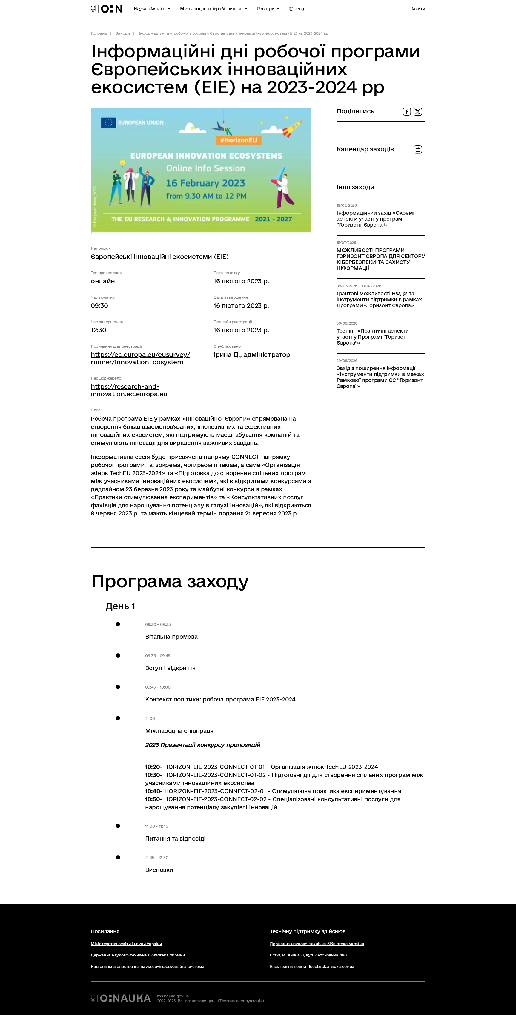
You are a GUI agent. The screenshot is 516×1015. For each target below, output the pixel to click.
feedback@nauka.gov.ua (331, 966)
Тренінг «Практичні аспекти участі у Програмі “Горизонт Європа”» (373, 337)
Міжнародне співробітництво (211, 8)
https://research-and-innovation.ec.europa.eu (129, 390)
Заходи (123, 33)
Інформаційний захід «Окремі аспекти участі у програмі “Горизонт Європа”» (375, 219)
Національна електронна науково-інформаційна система (148, 966)
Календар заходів (365, 149)
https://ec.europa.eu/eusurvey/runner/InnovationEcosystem (140, 358)
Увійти (418, 8)
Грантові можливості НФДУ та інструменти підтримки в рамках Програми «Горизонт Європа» (379, 299)
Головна (99, 33)
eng (299, 8)
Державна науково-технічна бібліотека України (138, 955)
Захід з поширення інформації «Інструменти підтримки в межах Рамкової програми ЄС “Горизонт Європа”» (380, 377)
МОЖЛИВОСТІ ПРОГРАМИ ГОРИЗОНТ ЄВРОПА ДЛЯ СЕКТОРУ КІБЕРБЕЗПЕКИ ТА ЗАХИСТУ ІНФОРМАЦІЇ (381, 259)
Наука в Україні (149, 8)
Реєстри (265, 8)
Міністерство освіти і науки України (126, 944)
